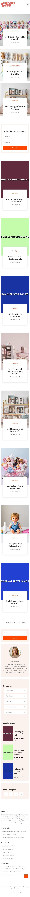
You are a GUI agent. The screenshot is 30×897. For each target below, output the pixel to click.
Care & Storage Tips (8, 849)
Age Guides (9, 696)
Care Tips (9, 701)
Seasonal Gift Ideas (8, 858)
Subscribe (15, 147)
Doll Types (9, 691)
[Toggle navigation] (27, 4)
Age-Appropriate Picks (8, 846)
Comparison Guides (8, 855)
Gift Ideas (9, 712)
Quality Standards (11, 707)
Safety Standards (7, 852)
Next (24, 622)
